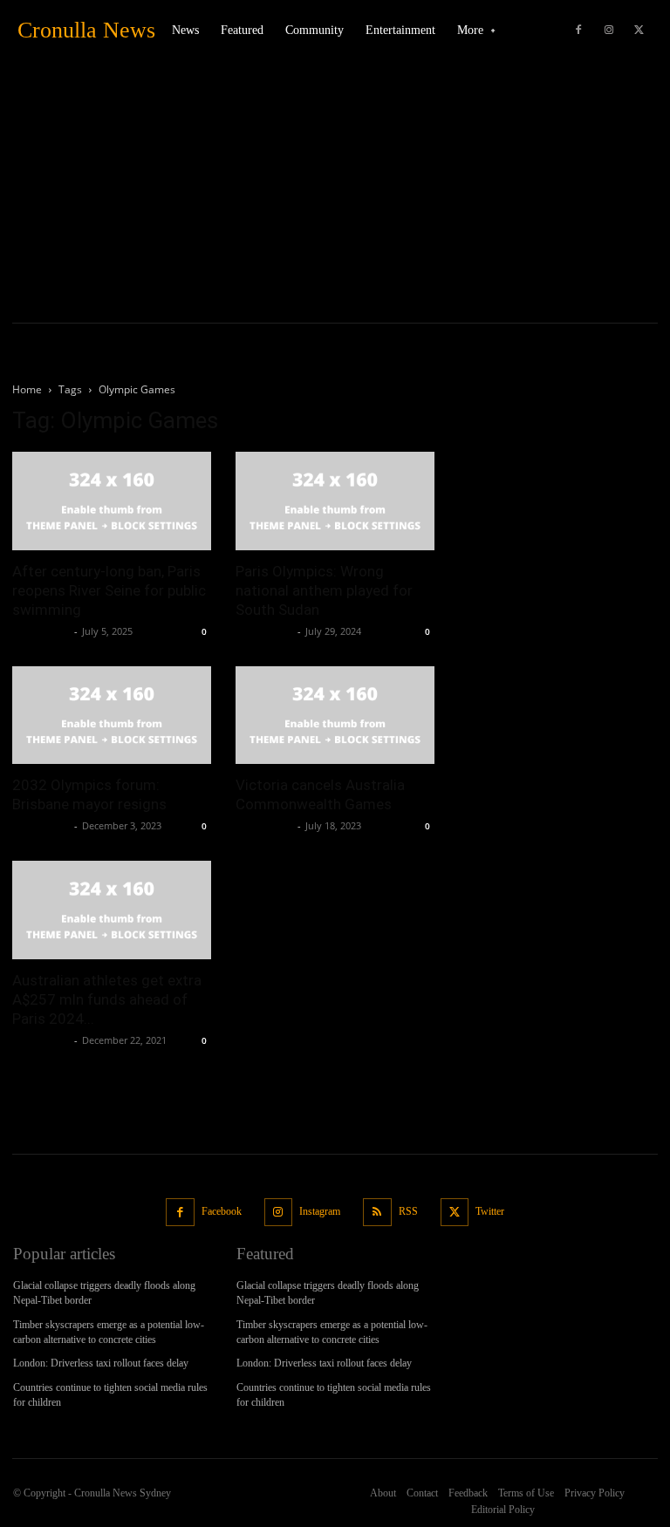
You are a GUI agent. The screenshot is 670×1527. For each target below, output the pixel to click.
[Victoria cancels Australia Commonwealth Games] (335, 715)
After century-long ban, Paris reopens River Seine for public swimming (109, 590)
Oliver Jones (41, 630)
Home (27, 389)
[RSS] (377, 1212)
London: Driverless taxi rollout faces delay (100, 1363)
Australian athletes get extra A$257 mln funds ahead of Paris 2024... (107, 999)
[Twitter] (639, 30)
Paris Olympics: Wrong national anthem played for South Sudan (324, 590)
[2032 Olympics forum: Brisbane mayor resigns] (111, 715)
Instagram (319, 1211)
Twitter (489, 1211)
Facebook (222, 1211)
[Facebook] (578, 30)
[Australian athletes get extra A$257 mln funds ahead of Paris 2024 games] (111, 910)
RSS (408, 1211)
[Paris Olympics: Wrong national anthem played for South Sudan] (335, 501)
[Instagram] (609, 30)
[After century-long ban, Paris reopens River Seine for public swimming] (111, 501)
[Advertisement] (335, 192)
